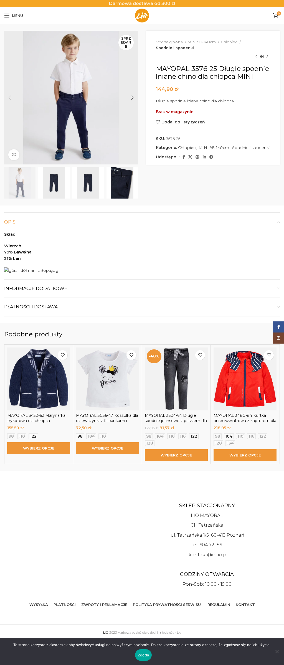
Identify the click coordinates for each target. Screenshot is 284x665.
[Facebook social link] (184, 157)
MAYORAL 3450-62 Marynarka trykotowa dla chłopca (36, 418)
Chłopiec (229, 42)
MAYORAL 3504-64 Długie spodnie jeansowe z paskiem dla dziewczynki (176, 421)
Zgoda (143, 655)
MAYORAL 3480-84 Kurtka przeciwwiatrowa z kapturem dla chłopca (245, 421)
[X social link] (190, 157)
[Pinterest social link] (197, 157)
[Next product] (267, 56)
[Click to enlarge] (13, 154)
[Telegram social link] (211, 157)
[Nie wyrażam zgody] (277, 654)
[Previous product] (256, 56)
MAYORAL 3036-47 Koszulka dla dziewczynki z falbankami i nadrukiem (107, 421)
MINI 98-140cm (202, 42)
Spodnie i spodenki (175, 47)
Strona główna (170, 42)
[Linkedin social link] (204, 157)
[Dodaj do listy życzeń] (62, 355)
